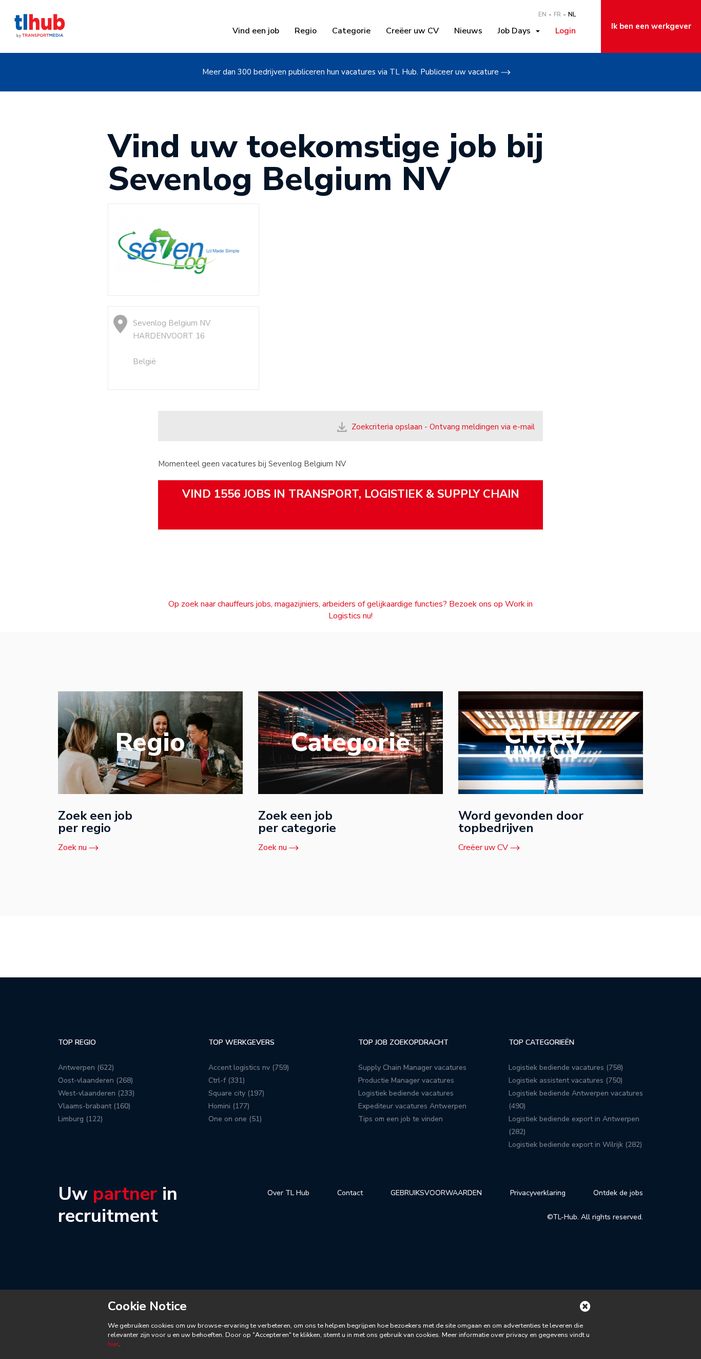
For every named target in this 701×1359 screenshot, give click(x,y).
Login (565, 30)
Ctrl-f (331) (226, 1080)
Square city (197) (236, 1093)
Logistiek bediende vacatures (406, 1093)
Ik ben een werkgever (651, 26)
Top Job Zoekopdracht (403, 1042)
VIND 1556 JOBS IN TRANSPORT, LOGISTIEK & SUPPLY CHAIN (350, 494)
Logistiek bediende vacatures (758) (566, 1067)
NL (572, 14)
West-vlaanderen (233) (96, 1093)
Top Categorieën (541, 1042)
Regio (306, 30)
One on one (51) (235, 1119)
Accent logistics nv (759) (248, 1067)
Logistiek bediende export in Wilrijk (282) (575, 1144)
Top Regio (77, 1042)
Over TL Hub (288, 1193)
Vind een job (255, 30)
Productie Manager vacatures (406, 1080)
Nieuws (468, 30)
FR (557, 14)
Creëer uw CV (412, 30)
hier (113, 1344)
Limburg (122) (80, 1119)
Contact (350, 1193)
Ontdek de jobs (618, 1193)
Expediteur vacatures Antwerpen (412, 1106)
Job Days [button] (516, 30)
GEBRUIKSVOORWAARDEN (436, 1193)
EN (542, 14)
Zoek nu (72, 847)
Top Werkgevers (241, 1042)
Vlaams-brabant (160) (94, 1106)
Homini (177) (228, 1106)
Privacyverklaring (538, 1193)
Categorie (351, 30)
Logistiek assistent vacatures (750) (565, 1080)
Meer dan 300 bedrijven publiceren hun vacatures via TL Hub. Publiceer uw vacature (350, 72)
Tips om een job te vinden (400, 1119)
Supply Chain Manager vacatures (412, 1067)
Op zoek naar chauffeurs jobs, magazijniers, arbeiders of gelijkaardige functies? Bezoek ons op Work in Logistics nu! (350, 609)
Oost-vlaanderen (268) (95, 1080)
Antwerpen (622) (86, 1067)
